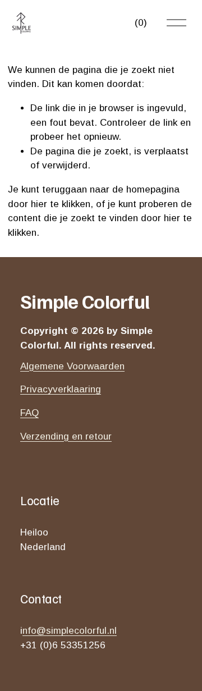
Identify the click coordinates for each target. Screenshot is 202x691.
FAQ (29, 413)
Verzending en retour (66, 436)
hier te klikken (60, 204)
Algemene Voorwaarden (72, 366)
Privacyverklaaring (60, 389)
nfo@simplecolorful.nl (69, 630)
